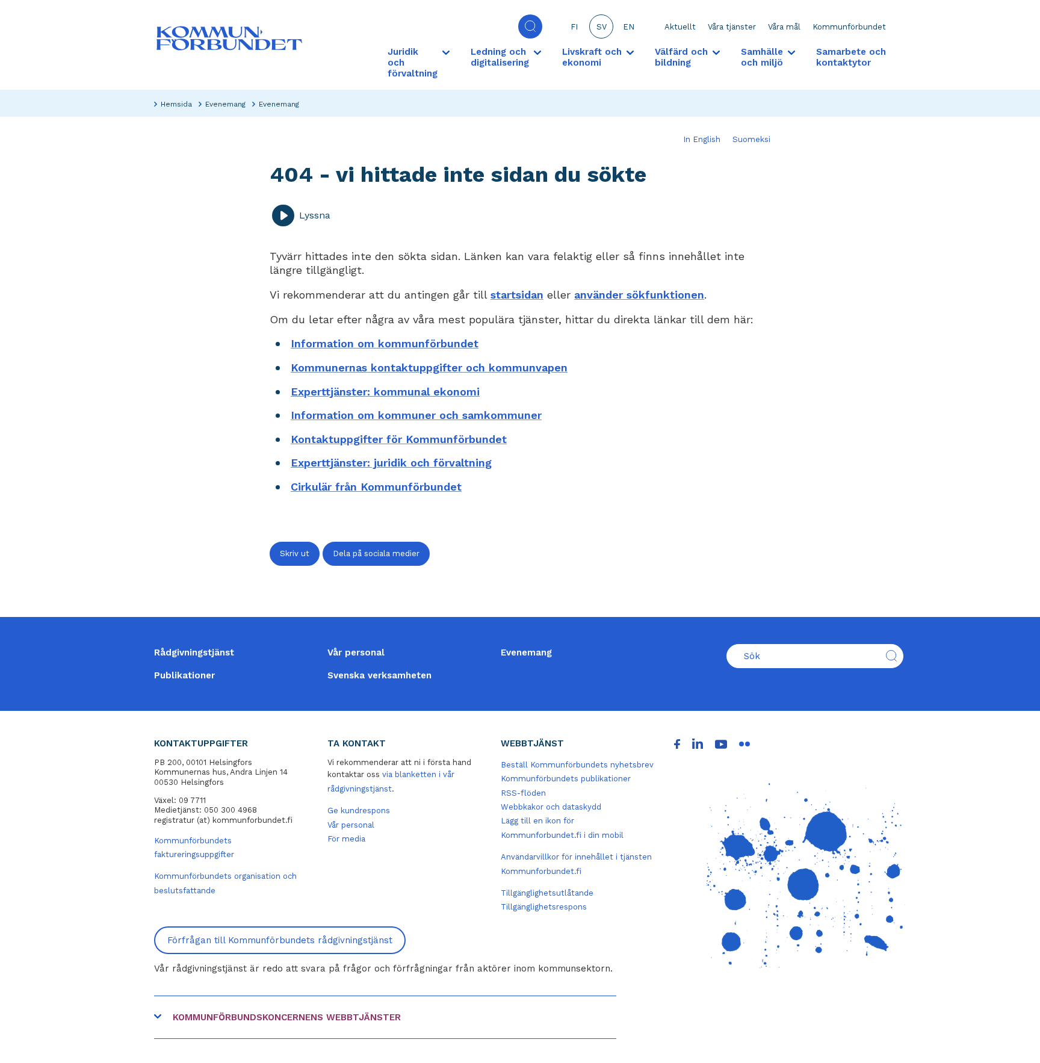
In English (701, 139)
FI (574, 26)
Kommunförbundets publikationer (566, 778)
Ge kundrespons (358, 810)
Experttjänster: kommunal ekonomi (385, 391)
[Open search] (530, 26)
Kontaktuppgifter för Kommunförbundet (399, 439)
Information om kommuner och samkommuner (416, 415)
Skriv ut (294, 553)
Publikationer (184, 675)
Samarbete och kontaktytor (851, 57)
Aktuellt (680, 26)
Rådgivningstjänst (194, 652)
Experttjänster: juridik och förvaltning (391, 462)
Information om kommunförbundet (384, 343)
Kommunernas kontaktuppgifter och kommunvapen (429, 367)
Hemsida (176, 104)
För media (346, 838)
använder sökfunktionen (639, 294)
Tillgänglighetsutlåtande (547, 892)
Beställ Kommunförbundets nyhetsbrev (577, 764)
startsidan (517, 294)
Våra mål (784, 26)
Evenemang (225, 104)
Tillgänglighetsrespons (544, 906)
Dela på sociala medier (376, 553)
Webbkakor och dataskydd (551, 806)
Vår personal (356, 652)
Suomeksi (751, 139)
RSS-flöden (523, 793)
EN (628, 26)
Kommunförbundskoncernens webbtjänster (287, 1017)
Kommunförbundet (849, 26)
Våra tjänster (732, 26)
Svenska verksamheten (379, 675)
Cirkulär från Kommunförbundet (376, 486)
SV (601, 26)
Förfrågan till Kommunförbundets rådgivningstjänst (279, 940)
